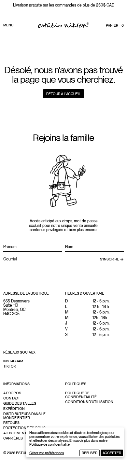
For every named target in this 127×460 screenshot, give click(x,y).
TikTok (9, 366)
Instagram (13, 361)
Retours (11, 423)
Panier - (115, 25)
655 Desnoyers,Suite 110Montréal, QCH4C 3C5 (16, 307)
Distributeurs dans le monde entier (24, 416)
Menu (8, 25)
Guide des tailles (19, 403)
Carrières (13, 438)
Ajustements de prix (23, 433)
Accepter (112, 453)
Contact (11, 398)
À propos (12, 393)
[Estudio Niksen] (63, 25)
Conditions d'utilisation (89, 402)
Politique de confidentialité (49, 444)
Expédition (14, 409)
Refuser (89, 453)
